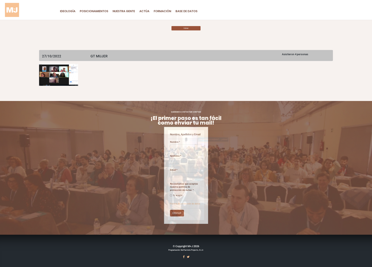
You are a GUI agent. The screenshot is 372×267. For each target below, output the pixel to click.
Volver (186, 28)
